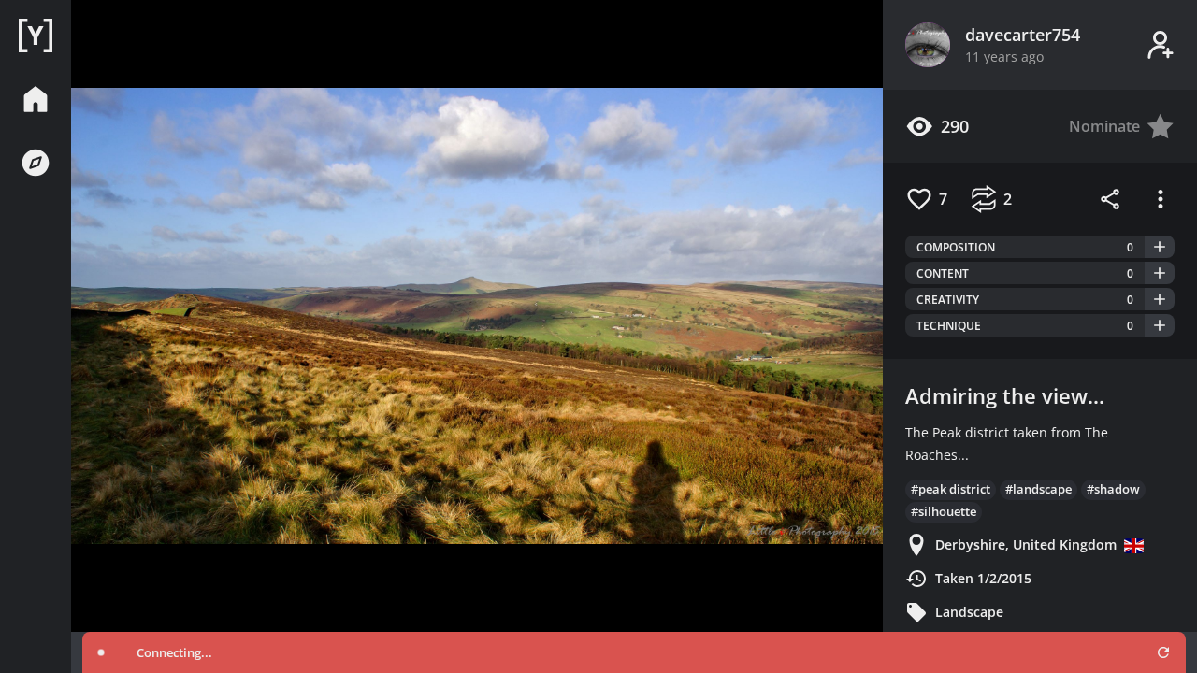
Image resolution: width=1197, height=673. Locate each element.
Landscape (969, 612)
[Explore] (35, 163)
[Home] (35, 35)
